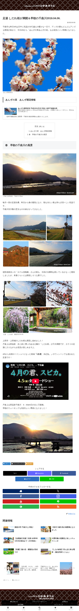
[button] (73, 397)
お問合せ (65, 601)
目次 (36, 126)
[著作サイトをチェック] (21, 491)
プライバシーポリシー (39, 601)
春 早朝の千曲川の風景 (38, 134)
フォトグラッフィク (18, 463)
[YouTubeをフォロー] (21, 501)
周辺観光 (30, 463)
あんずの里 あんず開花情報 (41, 131)
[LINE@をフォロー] (58, 501)
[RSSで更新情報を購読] (58, 507)
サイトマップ (58, 604)
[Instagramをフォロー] (58, 496)
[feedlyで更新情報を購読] (21, 507)
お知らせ (7, 463)
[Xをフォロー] (58, 491)
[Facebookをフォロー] (21, 496)
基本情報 (20, 604)
